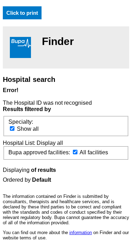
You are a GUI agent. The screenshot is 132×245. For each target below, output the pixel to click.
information (80, 232)
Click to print (22, 13)
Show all (27, 129)
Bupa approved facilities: (39, 152)
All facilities (93, 152)
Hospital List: (20, 143)
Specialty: (20, 122)
